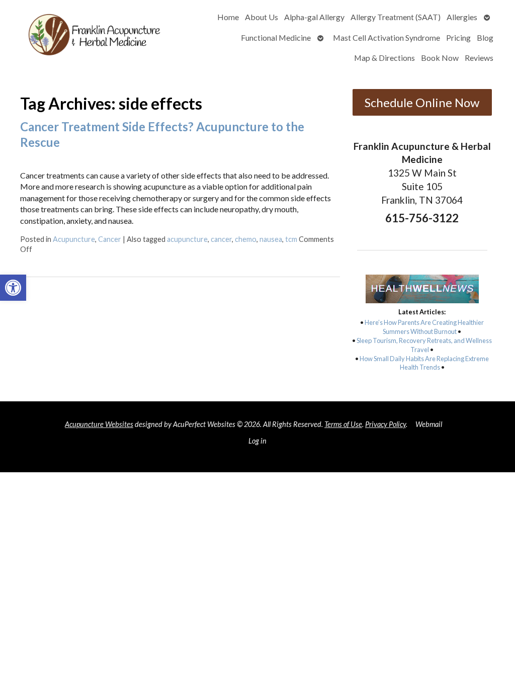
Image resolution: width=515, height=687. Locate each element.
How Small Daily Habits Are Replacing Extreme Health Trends (424, 363)
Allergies (462, 17)
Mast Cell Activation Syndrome (386, 37)
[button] (13, 288)
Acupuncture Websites (99, 424)
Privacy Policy (385, 424)
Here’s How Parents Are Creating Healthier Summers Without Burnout (424, 326)
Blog (485, 37)
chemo (245, 239)
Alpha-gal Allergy (314, 17)
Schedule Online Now (422, 102)
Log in (257, 441)
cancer (221, 239)
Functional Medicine (276, 37)
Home (228, 17)
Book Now (440, 57)
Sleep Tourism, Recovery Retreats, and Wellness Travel (424, 345)
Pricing (458, 37)
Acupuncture (74, 239)
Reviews (479, 57)
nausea (271, 239)
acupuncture (187, 239)
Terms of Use (343, 424)
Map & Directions (384, 57)
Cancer (109, 239)
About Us (261, 17)
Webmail (428, 424)
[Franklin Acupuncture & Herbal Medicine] (93, 37)
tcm (291, 239)
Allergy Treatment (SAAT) (396, 17)
